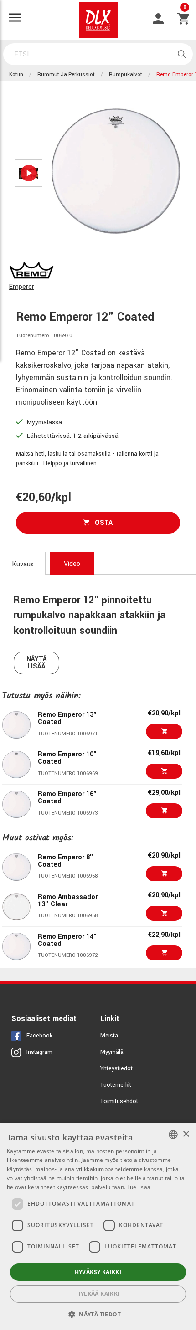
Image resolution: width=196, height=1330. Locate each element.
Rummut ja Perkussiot (66, 74)
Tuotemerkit (115, 1085)
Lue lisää (139, 1187)
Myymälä (112, 1052)
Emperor (21, 287)
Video (72, 564)
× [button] (185, 1134)
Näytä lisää (36, 662)
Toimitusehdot (119, 1101)
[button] (98, 1314)
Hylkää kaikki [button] (97, 1294)
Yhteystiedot (116, 1068)
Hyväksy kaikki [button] (98, 1272)
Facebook (39, 1036)
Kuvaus (23, 564)
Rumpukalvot (125, 74)
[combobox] (173, 1134)
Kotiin (16, 74)
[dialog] (98, 1226)
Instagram (39, 1052)
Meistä (109, 1036)
